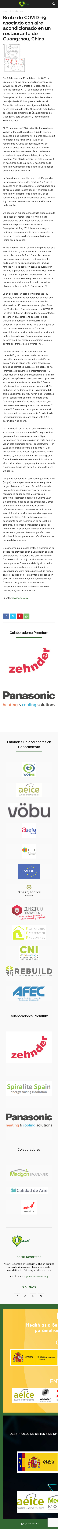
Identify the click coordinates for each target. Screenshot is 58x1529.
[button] (5, 4)
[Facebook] (6, 616)
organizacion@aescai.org (36, 1276)
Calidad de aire (16, 11)
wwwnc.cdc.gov (19, 598)
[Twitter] (13, 616)
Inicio (5, 11)
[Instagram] (25, 1296)
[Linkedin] (33, 1296)
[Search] (54, 4)
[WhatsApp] (26, 616)
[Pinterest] (20, 616)
